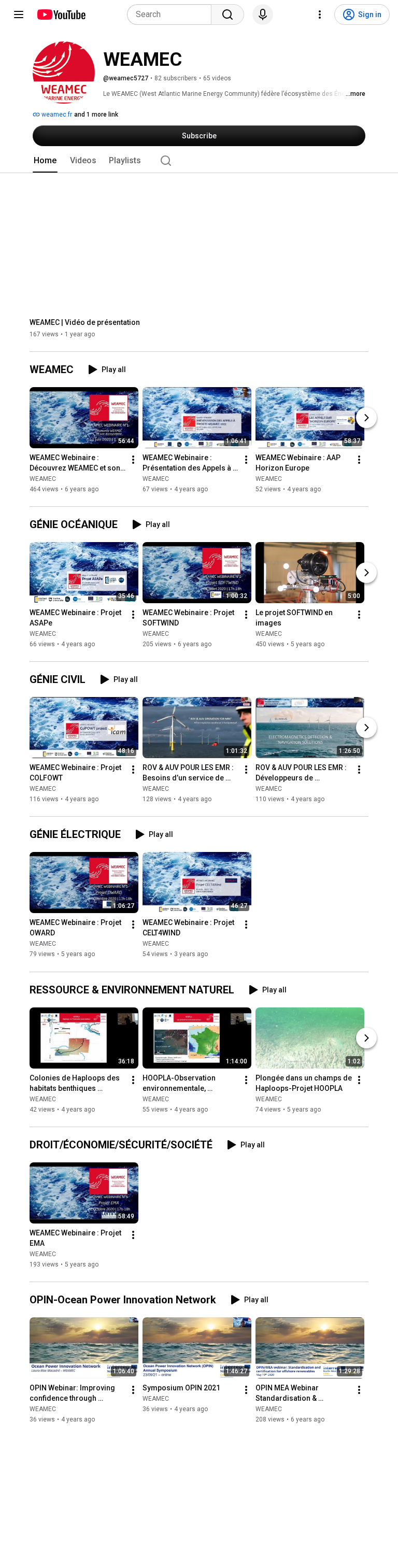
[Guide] (18, 14)
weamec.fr (56, 114)
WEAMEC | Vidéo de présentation (85, 322)
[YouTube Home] (61, 14)
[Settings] (320, 14)
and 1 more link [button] (96, 114)
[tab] (45, 160)
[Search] (227, 14)
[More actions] (133, 459)
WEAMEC (43, 478)
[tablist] (199, 160)
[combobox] (172, 14)
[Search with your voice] (262, 14)
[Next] (366, 417)
